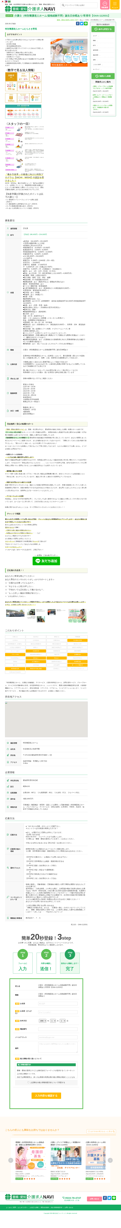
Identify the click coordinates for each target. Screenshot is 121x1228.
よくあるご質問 (11, 1207)
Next (110, 1160)
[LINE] (86, 23)
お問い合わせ (69, 1207)
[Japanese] (2, 1)
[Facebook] (78, 23)
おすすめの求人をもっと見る (101, 1131)
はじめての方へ (23, 1207)
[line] (114, 1198)
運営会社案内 (45, 1207)
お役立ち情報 (34, 1207)
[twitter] (82, 23)
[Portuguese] (9, 1)
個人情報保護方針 (57, 1207)
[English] (6, 1)
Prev (10, 1160)
